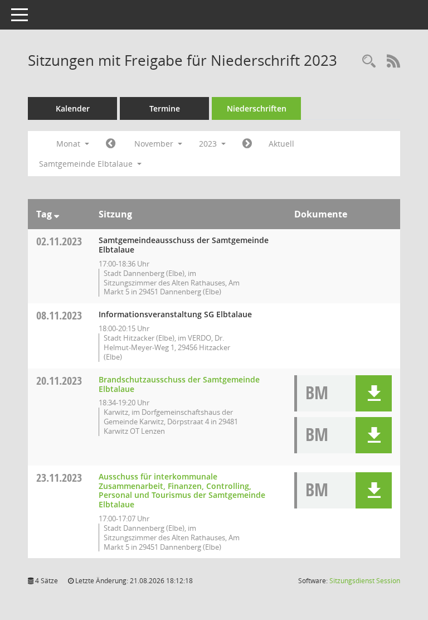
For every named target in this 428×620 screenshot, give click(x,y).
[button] (374, 393)
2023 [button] (209, 143)
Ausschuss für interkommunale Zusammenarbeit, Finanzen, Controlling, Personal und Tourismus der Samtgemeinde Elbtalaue (182, 490)
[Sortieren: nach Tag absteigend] (56, 214)
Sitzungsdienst (364, 580)
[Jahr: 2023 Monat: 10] (111, 144)
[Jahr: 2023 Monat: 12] (247, 144)
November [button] (155, 143)
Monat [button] (69, 143)
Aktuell (281, 143)
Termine (164, 108)
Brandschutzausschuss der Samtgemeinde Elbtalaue (179, 384)
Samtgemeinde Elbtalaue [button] (87, 163)
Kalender (73, 108)
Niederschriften (256, 108)
